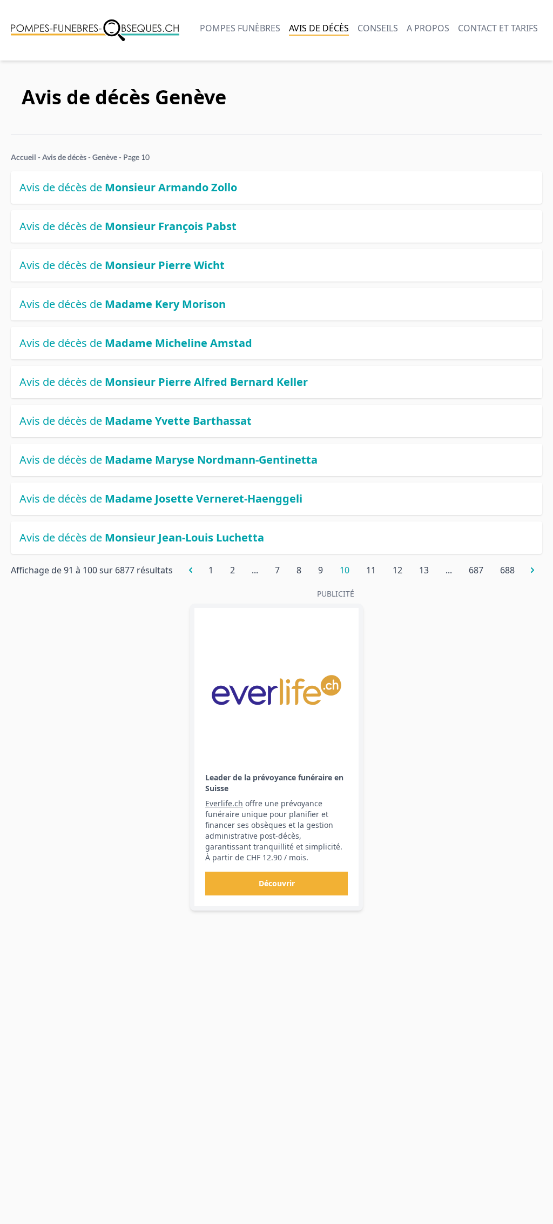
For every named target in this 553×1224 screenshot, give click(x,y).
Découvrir (277, 883)
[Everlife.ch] (276, 690)
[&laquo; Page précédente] (190, 570)
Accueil (23, 157)
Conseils (378, 28)
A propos (428, 28)
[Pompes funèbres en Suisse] (95, 30)
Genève (104, 157)
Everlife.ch (224, 803)
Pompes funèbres (240, 28)
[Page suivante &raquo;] (532, 570)
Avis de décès (319, 28)
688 (507, 570)
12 (397, 570)
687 (476, 570)
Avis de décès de (128, 187)
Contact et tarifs (498, 28)
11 (371, 570)
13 (424, 570)
